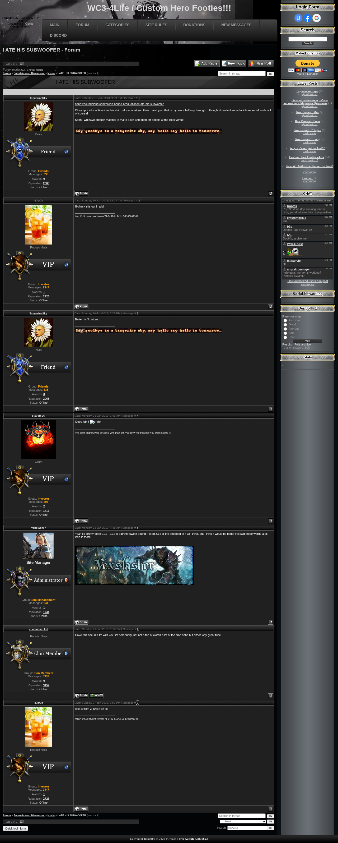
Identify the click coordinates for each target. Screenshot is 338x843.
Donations (194, 25)
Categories (117, 25)
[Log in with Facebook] (307, 18)
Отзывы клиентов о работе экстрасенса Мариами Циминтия (306, 102)
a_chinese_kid (38, 629)
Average (294, 328)
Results (287, 344)
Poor (292, 337)
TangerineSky (38, 97)
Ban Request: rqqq (306, 139)
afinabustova (309, 94)
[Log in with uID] (298, 18)
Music (51, 73)
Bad (291, 332)
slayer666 (38, 415)
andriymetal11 (309, 160)
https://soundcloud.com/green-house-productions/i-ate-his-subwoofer (119, 103)
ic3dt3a (38, 200)
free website (186, 838)
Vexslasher (38, 527)
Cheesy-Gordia (35, 69)
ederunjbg (309, 172)
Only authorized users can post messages (308, 282)
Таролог (307, 178)
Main (54, 25)
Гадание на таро (307, 91)
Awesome (295, 320)
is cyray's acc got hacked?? (307, 148)
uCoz (204, 838)
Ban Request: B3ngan (307, 130)
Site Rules (156, 25)
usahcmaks (309, 133)
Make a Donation (307, 73)
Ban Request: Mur (307, 112)
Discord (58, 35)
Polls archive (302, 344)
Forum (82, 25)
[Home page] (97, 695)
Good (292, 324)
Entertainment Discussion (29, 73)
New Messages (236, 25)
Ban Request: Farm (307, 121)
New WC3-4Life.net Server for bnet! (309, 166)
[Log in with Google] (316, 18)
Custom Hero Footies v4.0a (306, 157)
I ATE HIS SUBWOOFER (72, 73)
